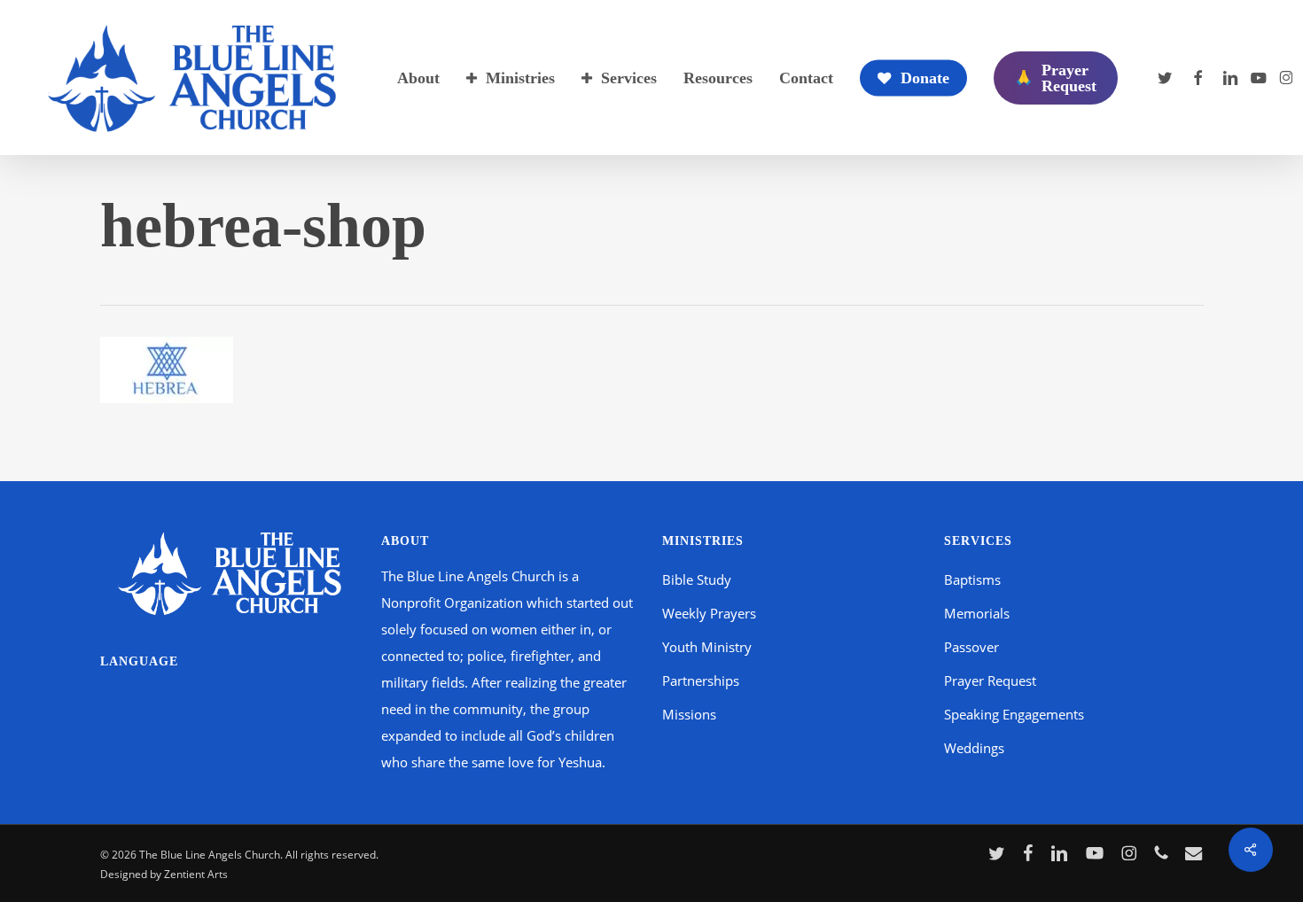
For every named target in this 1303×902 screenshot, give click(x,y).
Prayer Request (990, 680)
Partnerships (700, 680)
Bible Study (696, 579)
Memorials (977, 613)
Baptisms (972, 579)
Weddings (974, 748)
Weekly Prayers (709, 613)
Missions (689, 714)
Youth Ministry (707, 647)
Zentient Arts (196, 874)
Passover (971, 647)
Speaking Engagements (1014, 714)
